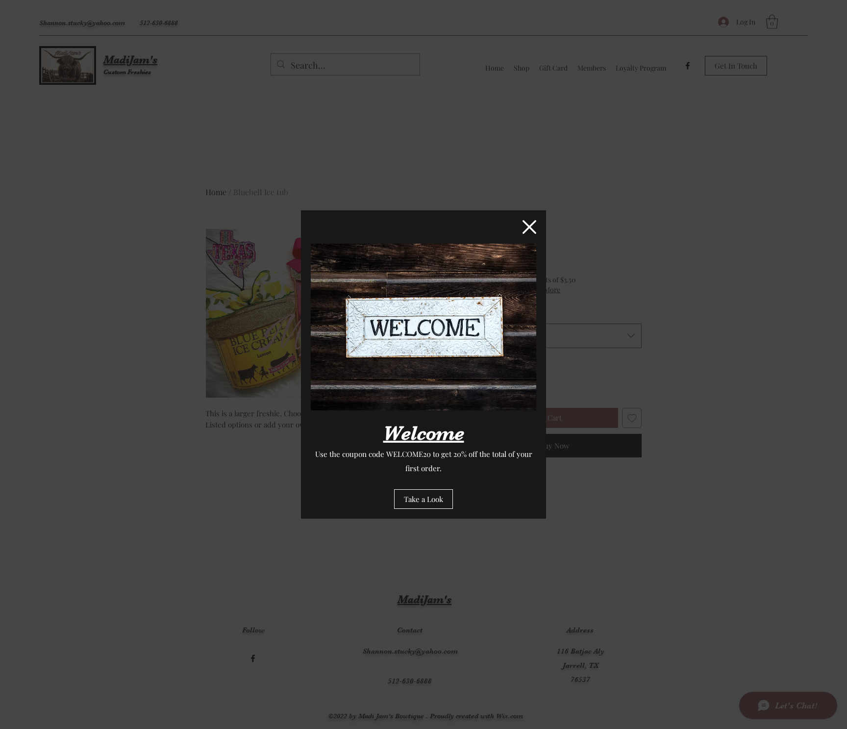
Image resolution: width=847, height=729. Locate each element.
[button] (529, 227)
